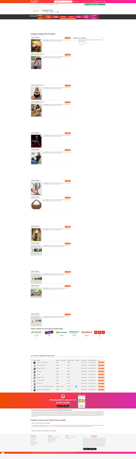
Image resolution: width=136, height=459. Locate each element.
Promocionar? (33, 438)
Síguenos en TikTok (51, 441)
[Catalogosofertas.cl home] (35, 1)
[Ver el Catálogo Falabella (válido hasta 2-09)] (36, 158)
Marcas (32, 440)
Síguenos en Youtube (51, 440)
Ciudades (57, 4)
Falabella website (34, 416)
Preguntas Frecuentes (34, 437)
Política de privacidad (65, 452)
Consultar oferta (101, 362)
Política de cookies (71, 452)
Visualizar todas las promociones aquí (67, 18)
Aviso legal (51, 452)
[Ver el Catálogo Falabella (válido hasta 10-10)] (36, 321)
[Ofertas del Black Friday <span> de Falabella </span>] (50, 16)
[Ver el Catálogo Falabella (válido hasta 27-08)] (36, 93)
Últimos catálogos (37, 4)
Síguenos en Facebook (51, 438)
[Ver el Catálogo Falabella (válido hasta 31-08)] (36, 141)
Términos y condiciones (57, 452)
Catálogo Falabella (55, 426)
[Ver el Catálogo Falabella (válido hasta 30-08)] (36, 204)
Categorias (52, 4)
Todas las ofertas (33, 439)
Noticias (32, 445)
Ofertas (43, 4)
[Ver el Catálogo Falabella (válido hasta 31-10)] (36, 250)
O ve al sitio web (81, 44)
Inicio (32, 4)
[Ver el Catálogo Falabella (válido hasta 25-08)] (36, 45)
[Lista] (104, 1)
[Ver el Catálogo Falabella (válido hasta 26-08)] (36, 62)
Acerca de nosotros (34, 443)
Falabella (48, 425)
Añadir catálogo (33, 444)
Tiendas (47, 4)
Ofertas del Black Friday (39, 16)
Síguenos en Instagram (51, 439)
